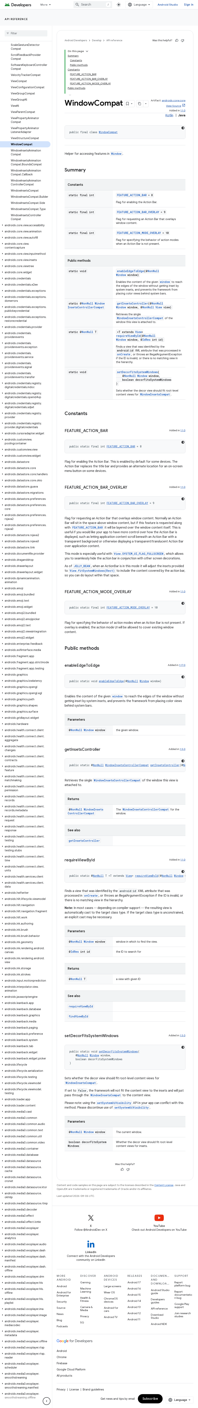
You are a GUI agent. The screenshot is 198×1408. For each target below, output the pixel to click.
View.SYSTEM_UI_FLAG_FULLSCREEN (138, 554)
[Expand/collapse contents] (87, 51)
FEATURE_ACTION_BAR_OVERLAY (138, 212)
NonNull (153, 271)
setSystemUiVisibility (114, 1103)
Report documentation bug (183, 1295)
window (165, 282)
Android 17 (134, 1282)
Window (116, 154)
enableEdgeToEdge (130, 271)
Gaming (85, 1282)
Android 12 (134, 1313)
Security (62, 1301)
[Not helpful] (182, 40)
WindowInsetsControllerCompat (86, 305)
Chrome (62, 1357)
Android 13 (134, 1307)
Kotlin (169, 115)
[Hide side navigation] (46, 1401)
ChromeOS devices (111, 1300)
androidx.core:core (173, 100)
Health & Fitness (85, 1299)
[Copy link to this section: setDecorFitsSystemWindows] (122, 1036)
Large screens (112, 1286)
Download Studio (157, 1316)
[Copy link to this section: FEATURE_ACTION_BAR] (112, 431)
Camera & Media (86, 1308)
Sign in (188, 4)
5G (82, 1322)
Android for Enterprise (64, 1294)
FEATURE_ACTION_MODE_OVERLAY (139, 233)
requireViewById (128, 336)
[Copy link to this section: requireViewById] (98, 860)
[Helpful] (177, 40)
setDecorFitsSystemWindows (137, 372)
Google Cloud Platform (71, 1369)
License (74, 1389)
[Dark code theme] (183, 128)
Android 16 (134, 1288)
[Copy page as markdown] (139, 103)
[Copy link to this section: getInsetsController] (104, 749)
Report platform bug (182, 1284)
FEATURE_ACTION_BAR (132, 195)
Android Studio (168, 4)
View (158, 307)
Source (61, 1308)
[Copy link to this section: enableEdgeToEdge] (104, 665)
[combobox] (92, 4)
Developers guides (158, 1301)
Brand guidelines (93, 1389)
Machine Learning (85, 1290)
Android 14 (134, 1301)
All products (64, 1375)
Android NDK (159, 1324)
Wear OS (109, 1292)
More (44, 4)
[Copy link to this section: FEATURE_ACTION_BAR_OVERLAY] (131, 487)
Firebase (62, 1363)
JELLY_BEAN (82, 566)
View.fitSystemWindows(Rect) (92, 570)
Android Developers (76, 40)
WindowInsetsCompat (155, 394)
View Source (173, 106)
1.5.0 (182, 749)
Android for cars (111, 1309)
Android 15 (134, 1294)
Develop (96, 40)
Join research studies (182, 1314)
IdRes (146, 339)
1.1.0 (182, 110)
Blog (59, 1320)
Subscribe (150, 1399)
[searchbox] (26, 33)
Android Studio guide (160, 1291)
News (60, 1314)
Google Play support (181, 1305)
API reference (16, 19)
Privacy (84, 1316)
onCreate (123, 354)
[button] (25, 225)
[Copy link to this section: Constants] (91, 414)
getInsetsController (132, 303)
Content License (163, 1185)
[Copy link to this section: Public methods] (103, 648)
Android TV (111, 1317)
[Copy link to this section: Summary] (89, 170)
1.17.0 (182, 665)
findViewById (78, 1016)
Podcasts (62, 1326)
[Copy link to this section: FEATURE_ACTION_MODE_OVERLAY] (135, 592)
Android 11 (133, 1319)
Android (62, 1286)
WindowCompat (108, 132)
